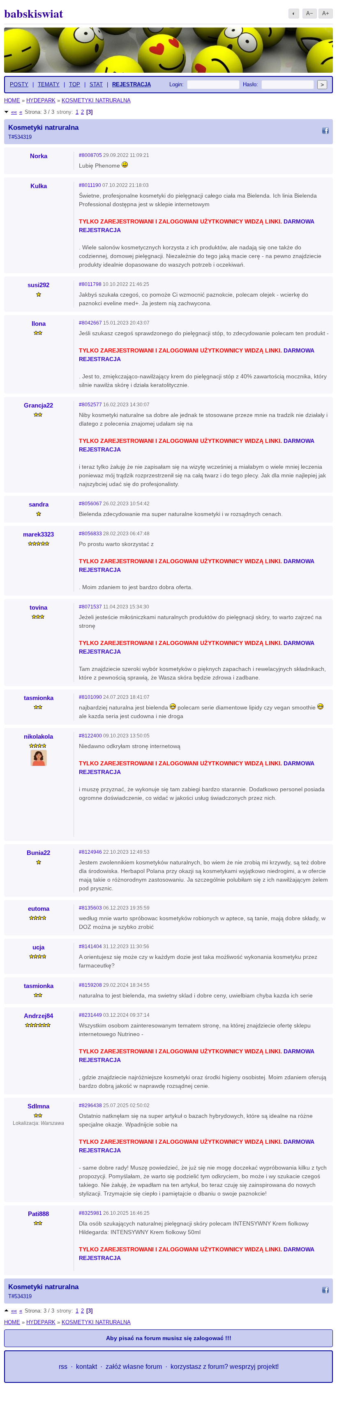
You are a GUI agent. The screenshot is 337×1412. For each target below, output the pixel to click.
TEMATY (49, 84)
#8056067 (90, 504)
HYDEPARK (40, 100)
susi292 (38, 284)
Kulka (38, 185)
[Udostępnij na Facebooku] (325, 131)
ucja (38, 947)
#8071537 (90, 607)
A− (309, 13)
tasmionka (38, 697)
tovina (38, 607)
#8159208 (90, 985)
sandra (38, 504)
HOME (12, 100)
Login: (176, 84)
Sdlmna (38, 1106)
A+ (325, 13)
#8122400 (90, 736)
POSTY (19, 84)
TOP (74, 84)
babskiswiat (33, 13)
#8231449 (90, 1015)
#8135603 (90, 908)
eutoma (38, 908)
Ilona (39, 323)
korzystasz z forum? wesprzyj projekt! (225, 1366)
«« (14, 112)
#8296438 (90, 1105)
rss (63, 1366)
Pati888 (38, 1213)
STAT (96, 84)
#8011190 (90, 185)
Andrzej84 (38, 1015)
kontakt (86, 1366)
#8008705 (90, 155)
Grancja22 (38, 405)
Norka (38, 155)
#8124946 (90, 852)
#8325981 (90, 1213)
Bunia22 (38, 852)
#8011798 (90, 284)
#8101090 (90, 697)
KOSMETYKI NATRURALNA (96, 100)
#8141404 (90, 946)
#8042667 (90, 323)
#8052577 (90, 405)
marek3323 (38, 534)
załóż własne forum (134, 1366)
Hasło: (250, 84)
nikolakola (38, 736)
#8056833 (90, 534)
